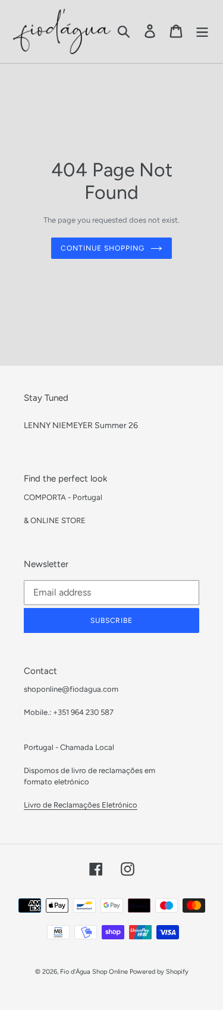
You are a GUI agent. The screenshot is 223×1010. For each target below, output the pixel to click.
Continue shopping (102, 248)
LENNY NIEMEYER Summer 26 (81, 425)
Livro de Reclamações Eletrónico (80, 804)
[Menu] (202, 31)
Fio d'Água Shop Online (94, 972)
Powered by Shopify (159, 972)
